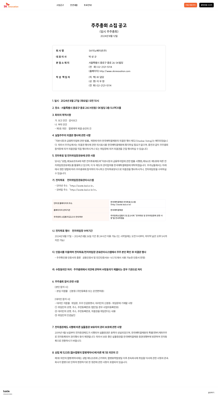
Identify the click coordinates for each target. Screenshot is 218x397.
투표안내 (87, 5)
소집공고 (60, 5)
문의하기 (211, 392)
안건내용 (74, 5)
